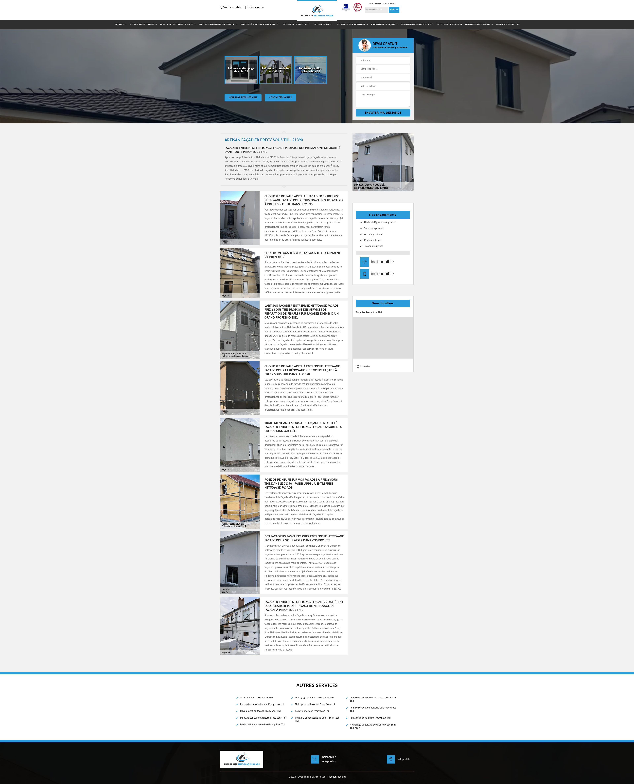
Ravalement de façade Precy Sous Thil (260, 711)
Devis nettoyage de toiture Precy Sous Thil (262, 724)
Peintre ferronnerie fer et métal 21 (218, 24)
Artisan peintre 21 (324, 24)
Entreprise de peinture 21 (296, 24)
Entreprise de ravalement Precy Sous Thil (262, 704)
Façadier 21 (121, 24)
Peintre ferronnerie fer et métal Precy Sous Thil (373, 699)
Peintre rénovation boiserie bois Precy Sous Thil (373, 710)
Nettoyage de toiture (508, 24)
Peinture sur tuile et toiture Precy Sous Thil (263, 718)
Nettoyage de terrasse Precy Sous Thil (315, 704)
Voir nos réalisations (243, 97)
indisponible (232, 7)
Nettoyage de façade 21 (449, 24)
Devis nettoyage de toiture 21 (417, 24)
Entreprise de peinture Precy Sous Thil (370, 718)
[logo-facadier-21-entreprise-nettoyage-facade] (317, 10)
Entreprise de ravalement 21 (352, 24)
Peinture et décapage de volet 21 (178, 24)
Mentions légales (336, 777)
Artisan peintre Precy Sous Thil (256, 697)
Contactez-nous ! (280, 97)
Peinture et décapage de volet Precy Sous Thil (317, 720)
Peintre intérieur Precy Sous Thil (312, 711)
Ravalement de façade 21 (384, 24)
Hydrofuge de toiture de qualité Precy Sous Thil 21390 (373, 727)
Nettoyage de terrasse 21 (479, 24)
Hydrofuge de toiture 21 (143, 24)
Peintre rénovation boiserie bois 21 (260, 24)
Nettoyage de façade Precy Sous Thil (314, 697)
